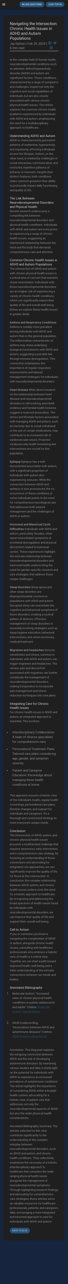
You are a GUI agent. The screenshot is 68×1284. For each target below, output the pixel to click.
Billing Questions (32, 4)
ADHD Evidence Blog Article (29, 1036)
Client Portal (55, 4)
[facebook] (50, 43)
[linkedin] (51, 48)
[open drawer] (4, 4)
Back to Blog (20, 1230)
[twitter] (55, 43)
